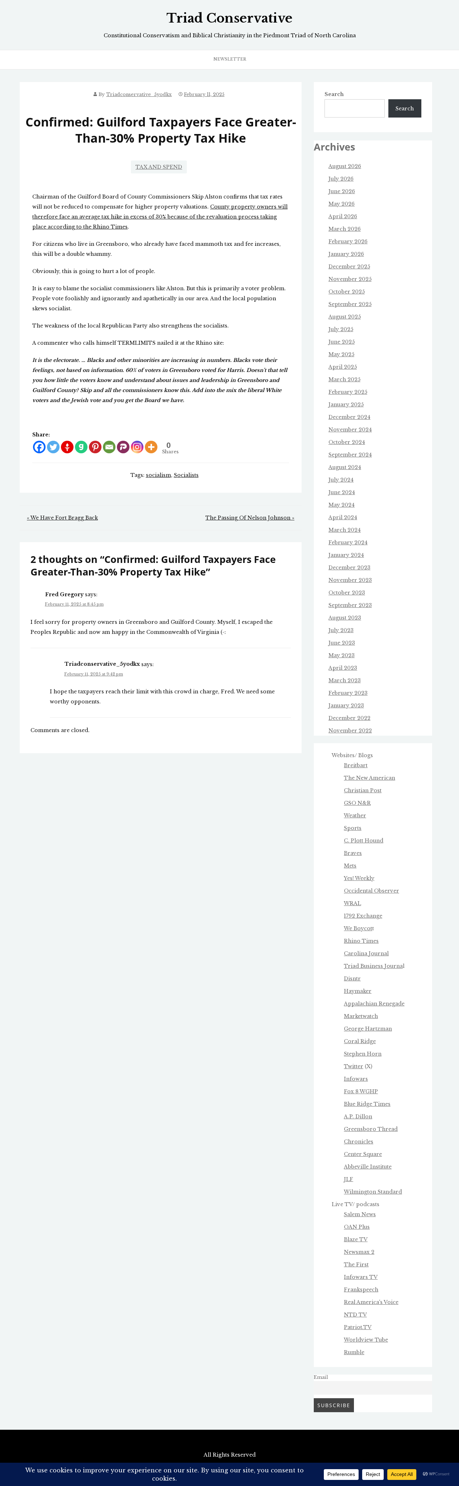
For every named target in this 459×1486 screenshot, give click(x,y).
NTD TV (355, 1314)
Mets (350, 866)
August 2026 (344, 166)
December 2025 (349, 266)
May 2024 (341, 505)
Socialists (186, 475)
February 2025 (347, 392)
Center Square (363, 1154)
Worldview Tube (366, 1340)
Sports (352, 828)
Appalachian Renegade (374, 1003)
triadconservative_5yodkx (139, 94)
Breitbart (356, 765)
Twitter (353, 1066)
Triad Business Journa (373, 966)
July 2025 (340, 329)
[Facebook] (39, 447)
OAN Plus (357, 1227)
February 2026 (348, 241)
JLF (348, 1179)
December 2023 (349, 567)
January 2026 (346, 254)
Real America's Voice (371, 1302)
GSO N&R (357, 803)
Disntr (352, 978)
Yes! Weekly (359, 878)
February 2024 (348, 542)
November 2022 (350, 730)
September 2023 (350, 605)
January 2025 (346, 404)
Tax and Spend (159, 167)
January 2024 (346, 555)
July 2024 (341, 480)
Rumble (354, 1352)
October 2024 (346, 442)
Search (334, 94)
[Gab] (81, 447)
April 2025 (342, 367)
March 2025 (344, 379)
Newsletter (229, 59)
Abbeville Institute (368, 1167)
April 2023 (342, 668)
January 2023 (346, 705)
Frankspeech (361, 1289)
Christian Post (363, 790)
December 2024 (349, 417)
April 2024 (342, 517)
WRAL (352, 903)
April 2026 (342, 216)
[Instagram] (137, 447)
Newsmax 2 (359, 1252)
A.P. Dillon (358, 1116)
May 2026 (341, 204)
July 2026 (341, 179)
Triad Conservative (229, 18)
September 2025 (350, 304)
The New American (369, 778)
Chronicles (358, 1141)
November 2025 (350, 279)
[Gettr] (67, 447)
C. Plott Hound (363, 840)
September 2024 (350, 454)
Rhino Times (361, 941)
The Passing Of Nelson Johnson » (249, 518)
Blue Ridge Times (367, 1104)
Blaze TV (356, 1239)
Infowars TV (361, 1277)
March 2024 (344, 530)
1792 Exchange (363, 916)
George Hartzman (368, 1029)
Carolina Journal (366, 953)
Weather (355, 815)
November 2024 (350, 429)
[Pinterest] (95, 447)
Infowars (356, 1079)
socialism (158, 475)
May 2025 (341, 354)
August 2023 (344, 618)
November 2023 (350, 580)
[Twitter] (53, 447)
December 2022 (349, 718)
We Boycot (358, 928)
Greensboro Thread (371, 1129)
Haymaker (358, 991)
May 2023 (341, 655)
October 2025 (346, 291)
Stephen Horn (363, 1054)
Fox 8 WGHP (361, 1091)
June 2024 (341, 492)
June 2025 (341, 342)
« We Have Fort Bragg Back (62, 518)
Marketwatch (361, 1016)
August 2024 (344, 467)
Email (321, 1377)
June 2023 (341, 643)
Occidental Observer (371, 891)
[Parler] (123, 447)
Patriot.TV (358, 1327)
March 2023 (344, 680)
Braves (353, 853)
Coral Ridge (360, 1041)
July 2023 (341, 630)
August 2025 (344, 317)
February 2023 (348, 693)
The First (356, 1264)
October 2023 (346, 592)
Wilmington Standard (373, 1192)
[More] (151, 447)
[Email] (109, 447)
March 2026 (344, 229)
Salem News (360, 1214)
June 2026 (341, 191)
